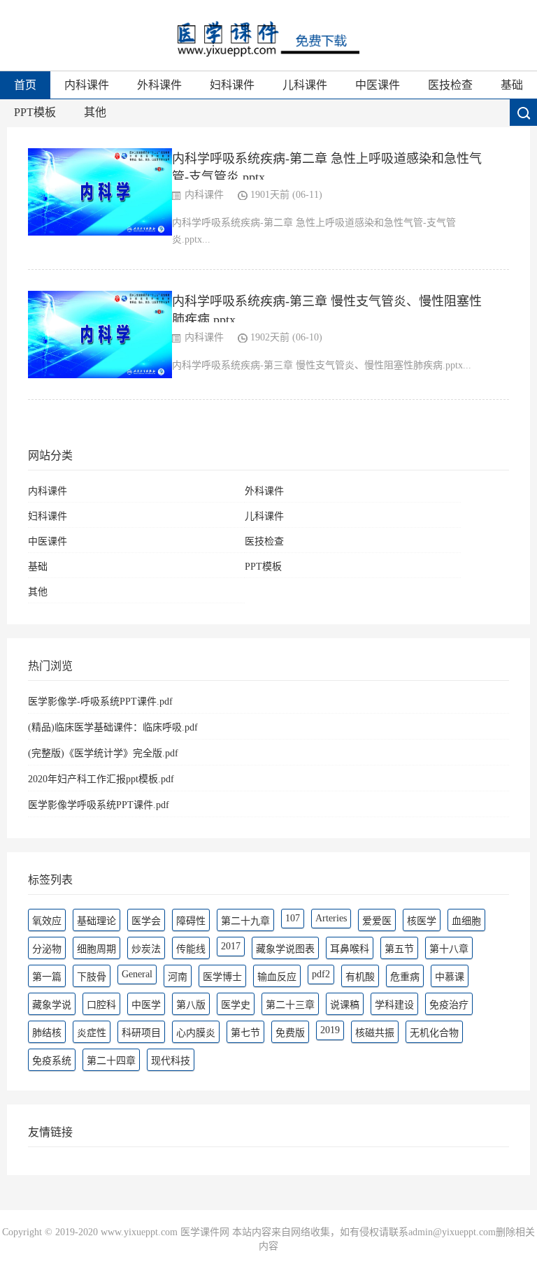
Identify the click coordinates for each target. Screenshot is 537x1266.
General (137, 974)
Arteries (331, 918)
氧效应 (47, 921)
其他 (95, 112)
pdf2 (321, 974)
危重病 (405, 977)
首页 (25, 85)
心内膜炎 (195, 1033)
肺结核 (47, 1033)
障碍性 (191, 921)
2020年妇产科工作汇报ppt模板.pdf (101, 779)
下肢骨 (91, 977)
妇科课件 (232, 85)
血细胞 (466, 921)
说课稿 (344, 1005)
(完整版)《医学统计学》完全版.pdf (103, 753)
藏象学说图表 (285, 949)
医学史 (235, 1005)
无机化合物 (434, 1033)
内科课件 (86, 85)
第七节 (245, 1033)
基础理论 (96, 921)
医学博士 (222, 977)
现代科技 (170, 1061)
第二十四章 (111, 1061)
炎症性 (91, 1033)
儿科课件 (304, 85)
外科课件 (159, 85)
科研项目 (141, 1033)
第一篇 (47, 977)
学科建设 (394, 1005)
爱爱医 (377, 921)
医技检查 (450, 85)
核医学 (421, 921)
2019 (330, 1030)
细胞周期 (96, 949)
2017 (231, 946)
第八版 (191, 1005)
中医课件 (377, 85)
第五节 (399, 949)
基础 (512, 85)
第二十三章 (290, 1005)
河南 (177, 977)
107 (292, 918)
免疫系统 (51, 1061)
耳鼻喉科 (349, 949)
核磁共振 (374, 1033)
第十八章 (448, 949)
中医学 (146, 1005)
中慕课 (449, 977)
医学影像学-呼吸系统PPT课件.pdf (100, 701)
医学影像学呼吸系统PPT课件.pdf (98, 805)
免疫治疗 (448, 1005)
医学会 (146, 921)
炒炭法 (146, 949)
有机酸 (360, 977)
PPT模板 (35, 112)
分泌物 (47, 949)
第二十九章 (245, 921)
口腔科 (101, 1005)
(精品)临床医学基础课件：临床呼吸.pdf (113, 727)
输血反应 (276, 977)
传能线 (191, 949)
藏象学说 (51, 1005)
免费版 (290, 1033)
